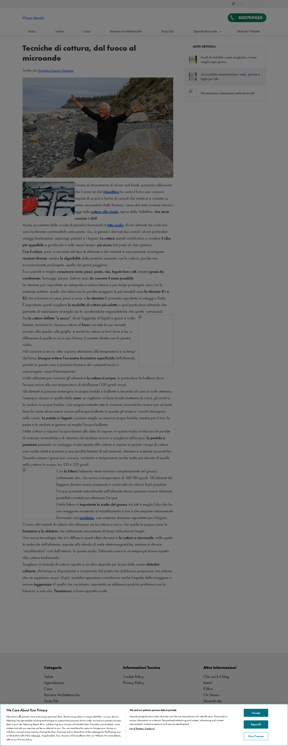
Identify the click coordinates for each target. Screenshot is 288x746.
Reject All (256, 724)
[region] (144, 725)
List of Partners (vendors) (142, 729)
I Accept (256, 712)
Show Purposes (256, 736)
